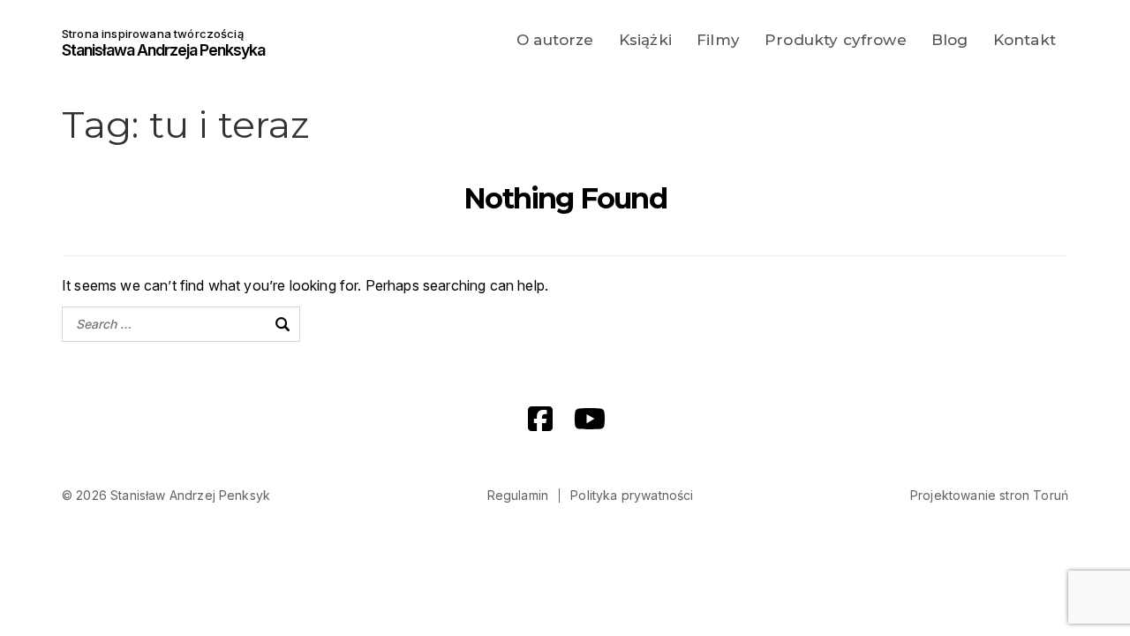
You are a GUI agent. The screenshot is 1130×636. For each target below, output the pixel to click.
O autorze (554, 40)
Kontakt (1024, 40)
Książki (645, 40)
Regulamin (517, 495)
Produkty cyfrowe (836, 40)
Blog (949, 40)
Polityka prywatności (631, 495)
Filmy (718, 40)
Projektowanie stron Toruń (989, 495)
